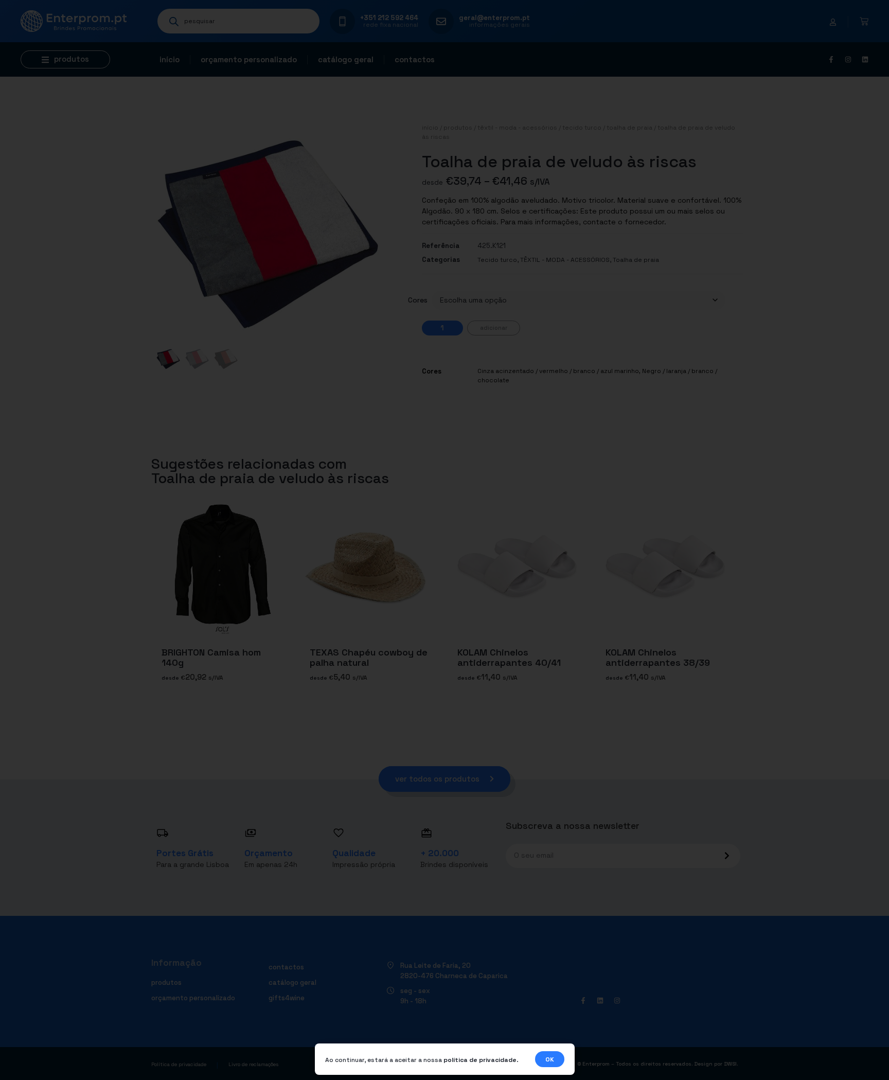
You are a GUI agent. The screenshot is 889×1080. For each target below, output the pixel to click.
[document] (444, 540)
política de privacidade (480, 1060)
